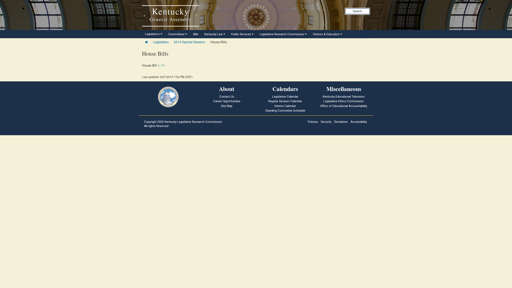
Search (357, 11)
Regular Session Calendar (285, 101)
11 (163, 65)
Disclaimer (341, 122)
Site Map (226, 106)
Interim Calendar (285, 106)
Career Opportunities (226, 101)
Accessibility (359, 122)
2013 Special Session (189, 42)
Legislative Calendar (285, 96)
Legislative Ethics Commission (344, 101)
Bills (195, 34)
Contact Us (226, 96)
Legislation (161, 42)
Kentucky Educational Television (344, 96)
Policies (313, 122)
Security (326, 122)
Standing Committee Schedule (285, 110)
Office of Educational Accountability (343, 106)
